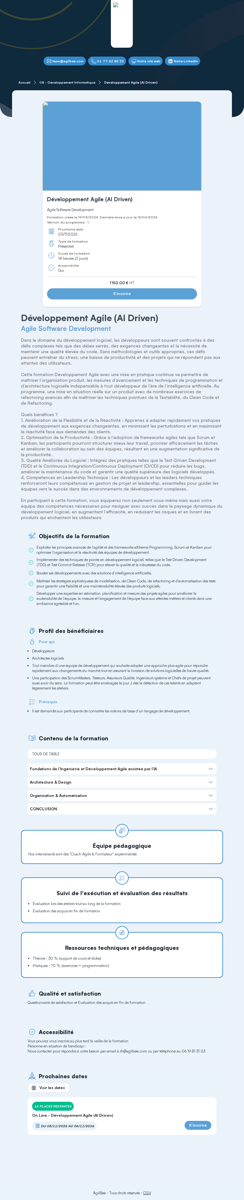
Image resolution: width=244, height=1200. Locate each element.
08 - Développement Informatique (67, 82)
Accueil (24, 82)
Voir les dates (52, 1087)
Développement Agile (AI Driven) (131, 82)
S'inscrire (122, 293)
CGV (147, 1192)
